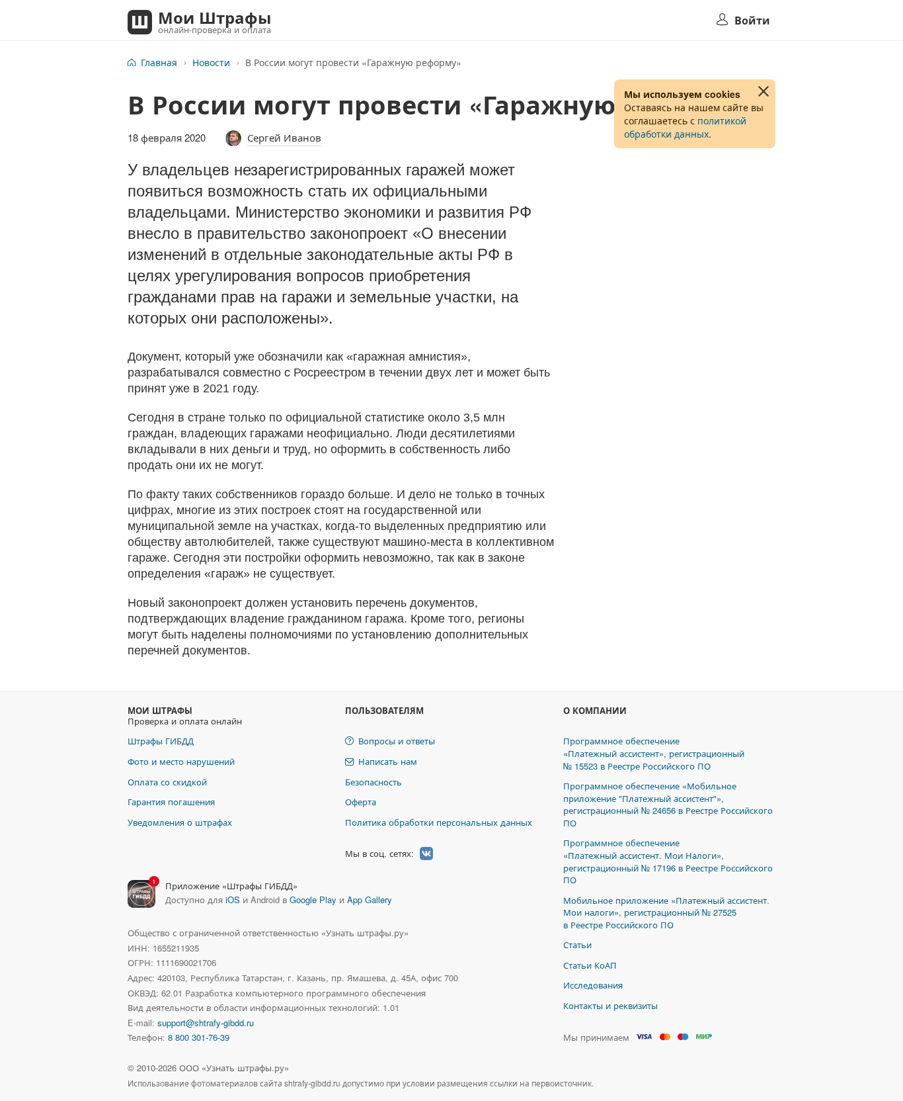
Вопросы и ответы (396, 740)
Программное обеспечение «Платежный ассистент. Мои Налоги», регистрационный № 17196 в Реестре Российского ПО (668, 861)
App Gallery (369, 899)
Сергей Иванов (284, 137)
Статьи (577, 944)
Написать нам (387, 761)
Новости (211, 62)
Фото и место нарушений (181, 761)
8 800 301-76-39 (198, 1037)
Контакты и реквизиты (610, 1005)
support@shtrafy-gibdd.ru (205, 1022)
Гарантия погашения (171, 801)
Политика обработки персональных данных (438, 822)
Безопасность (373, 781)
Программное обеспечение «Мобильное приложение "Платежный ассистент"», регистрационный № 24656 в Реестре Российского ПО (668, 804)
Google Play (313, 899)
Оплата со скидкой (167, 781)
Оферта (360, 801)
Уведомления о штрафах (180, 822)
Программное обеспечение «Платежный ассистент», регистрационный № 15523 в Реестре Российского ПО (653, 752)
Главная (159, 62)
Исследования (593, 985)
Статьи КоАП (590, 965)
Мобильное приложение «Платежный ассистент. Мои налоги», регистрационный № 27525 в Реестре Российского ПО (666, 912)
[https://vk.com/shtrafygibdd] (426, 853)
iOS (232, 899)
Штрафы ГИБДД (161, 740)
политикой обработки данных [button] (685, 127)
